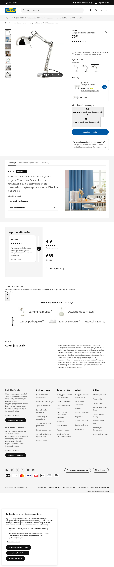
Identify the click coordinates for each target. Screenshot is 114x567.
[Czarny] (85, 68)
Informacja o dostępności (97, 428)
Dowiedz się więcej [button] (99, 147)
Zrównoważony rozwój (98, 415)
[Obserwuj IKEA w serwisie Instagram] (12, 470)
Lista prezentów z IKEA (63, 407)
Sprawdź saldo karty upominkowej (43, 435)
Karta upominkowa (63, 401)
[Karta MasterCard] (22, 476)
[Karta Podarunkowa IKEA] (56, 476)
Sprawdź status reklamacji (42, 411)
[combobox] (51, 10)
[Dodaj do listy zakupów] (106, 31)
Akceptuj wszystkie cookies (18, 547)
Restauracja (61, 421)
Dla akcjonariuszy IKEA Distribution (98, 491)
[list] (24, 248)
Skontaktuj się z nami (100, 434)
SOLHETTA (84, 82)
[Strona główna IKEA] (10, 10)
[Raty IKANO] (36, 476)
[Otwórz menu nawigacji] (106, 10)
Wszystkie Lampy (94, 321)
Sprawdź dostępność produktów (43, 424)
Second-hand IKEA (81, 421)
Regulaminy (42, 487)
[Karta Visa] (29, 476)
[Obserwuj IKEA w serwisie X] (22, 470)
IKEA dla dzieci (62, 426)
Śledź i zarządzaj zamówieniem (42, 396)
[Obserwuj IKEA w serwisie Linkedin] (33, 470)
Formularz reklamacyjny (45, 401)
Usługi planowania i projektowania (82, 396)
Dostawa (78, 408)
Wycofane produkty (69, 487)
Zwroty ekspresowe (43, 430)
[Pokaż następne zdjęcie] (60, 54)
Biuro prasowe (98, 403)
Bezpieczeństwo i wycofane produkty (64, 435)
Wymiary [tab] (45, 163)
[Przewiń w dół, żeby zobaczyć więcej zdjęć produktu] (8, 78)
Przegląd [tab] (12, 163)
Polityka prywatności (54, 487)
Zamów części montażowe (41, 417)
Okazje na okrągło (81, 425)
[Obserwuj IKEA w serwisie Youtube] (28, 470)
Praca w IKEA (97, 399)
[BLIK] (8, 476)
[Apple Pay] (42, 476)
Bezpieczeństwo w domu (100, 408)
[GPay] (49, 476)
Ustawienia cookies (16, 558)
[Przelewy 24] (15, 476)
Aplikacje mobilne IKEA (99, 422)
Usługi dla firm (80, 429)
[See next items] (39, 249)
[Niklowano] (95, 68)
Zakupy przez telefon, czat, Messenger (64, 396)
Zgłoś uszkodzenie (43, 406)
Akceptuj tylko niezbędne (18, 553)
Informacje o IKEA (99, 395)
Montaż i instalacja (82, 412)
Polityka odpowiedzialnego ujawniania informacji (93, 487)
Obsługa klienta (42, 441)
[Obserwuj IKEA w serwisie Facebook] (7, 470)
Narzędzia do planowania (79, 402)
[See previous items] (7, 295)
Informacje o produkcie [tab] (28, 163)
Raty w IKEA (79, 416)
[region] (39, 54)
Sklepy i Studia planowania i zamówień (62, 414)
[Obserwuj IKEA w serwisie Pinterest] (17, 470)
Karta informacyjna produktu (90, 91)
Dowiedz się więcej (12, 415)
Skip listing (9, 292)
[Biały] (76, 68)
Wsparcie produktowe (64, 430)
